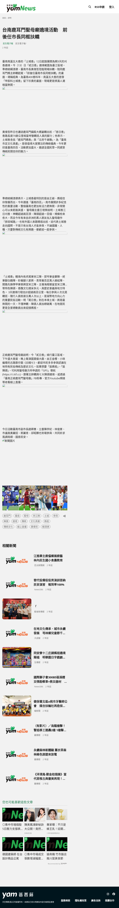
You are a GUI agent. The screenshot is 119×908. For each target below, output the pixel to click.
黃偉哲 (34, 526)
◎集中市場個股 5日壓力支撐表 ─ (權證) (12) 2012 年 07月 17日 (12, 827)
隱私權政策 (80, 900)
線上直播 (22, 526)
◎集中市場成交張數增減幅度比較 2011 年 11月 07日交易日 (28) (34, 856)
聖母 (26, 515)
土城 (46, 515)
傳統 (24, 521)
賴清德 (45, 526)
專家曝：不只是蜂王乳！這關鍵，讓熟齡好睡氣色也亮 (56, 827)
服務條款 (65, 900)
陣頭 (6, 521)
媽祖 (46, 521)
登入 (111, 7)
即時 (9, 18)
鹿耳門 (7, 515)
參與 (55, 515)
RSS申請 (99, 7)
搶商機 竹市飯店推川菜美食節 (57, 856)
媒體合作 (109, 900)
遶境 (15, 521)
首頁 (4, 18)
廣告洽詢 (95, 900)
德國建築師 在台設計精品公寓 (12, 856)
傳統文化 (8, 526)
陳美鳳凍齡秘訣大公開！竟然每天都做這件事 (34, 827)
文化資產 (35, 521)
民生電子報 (8, 43)
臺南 (17, 515)
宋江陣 (36, 515)
